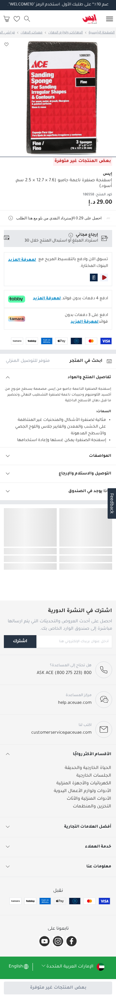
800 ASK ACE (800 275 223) (64, 673)
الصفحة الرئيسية (102, 33)
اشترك (20, 641)
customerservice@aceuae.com (61, 732)
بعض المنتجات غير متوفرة (58, 987)
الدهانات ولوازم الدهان (65, 33)
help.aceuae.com (75, 703)
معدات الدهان (32, 33)
